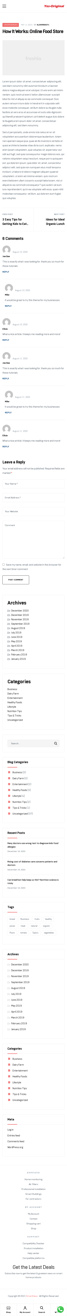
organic (46, 926)
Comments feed (15, 1141)
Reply (5, 271)
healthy (48, 919)
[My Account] (25, 1308)
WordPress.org (15, 1147)
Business (12, 689)
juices (12, 926)
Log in (10, 1129)
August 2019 (18, 628)
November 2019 (20, 619)
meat (23, 926)
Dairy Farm (13, 693)
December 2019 (20, 615)
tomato (23, 933)
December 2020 (20, 610)
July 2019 (16, 632)
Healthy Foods (14, 702)
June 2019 (16, 637)
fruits (37, 919)
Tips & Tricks (14, 715)
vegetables (49, 933)
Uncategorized (11, 25)
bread (12, 919)
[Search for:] (33, 743)
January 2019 (18, 659)
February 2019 (19, 654)
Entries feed (13, 1135)
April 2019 (16, 645)
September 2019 (20, 623)
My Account (25, 1312)
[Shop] (8, 1308)
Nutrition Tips (14, 711)
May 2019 (16, 641)
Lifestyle (11, 706)
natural (34, 926)
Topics (35, 933)
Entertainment (15, 698)
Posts (12, 933)
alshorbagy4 (43, 25)
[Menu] (4, 6)
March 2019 (17, 650)
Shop (8, 1312)
